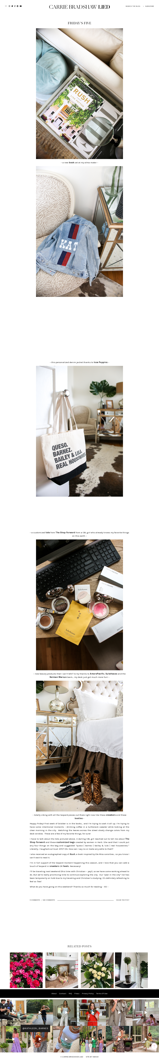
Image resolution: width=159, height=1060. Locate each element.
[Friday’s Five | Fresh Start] (97, 987)
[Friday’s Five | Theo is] (61, 987)
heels (66, 866)
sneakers (111, 815)
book (71, 162)
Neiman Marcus (58, 677)
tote (48, 532)
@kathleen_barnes (35, 1028)
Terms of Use (101, 994)
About (54, 994)
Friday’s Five (79, 23)
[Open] (13, 1012)
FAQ (70, 994)
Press (76, 994)
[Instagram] (24, 1023)
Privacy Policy (88, 994)
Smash (96, 1057)
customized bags (65, 842)
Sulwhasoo (111, 673)
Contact (62, 994)
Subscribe (149, 6)
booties (79, 818)
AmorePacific (97, 673)
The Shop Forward (65, 532)
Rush (72, 854)
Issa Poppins (101, 362)
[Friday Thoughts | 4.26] (26, 987)
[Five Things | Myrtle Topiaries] (131, 987)
